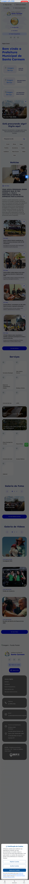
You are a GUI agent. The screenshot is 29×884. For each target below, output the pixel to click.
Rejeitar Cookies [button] (14, 861)
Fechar (24, 2)
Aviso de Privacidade (11, 874)
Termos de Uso (20, 874)
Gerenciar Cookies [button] (14, 870)
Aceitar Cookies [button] (14, 866)
